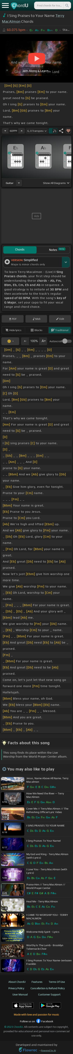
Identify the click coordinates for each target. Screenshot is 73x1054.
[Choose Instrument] (19, 183)
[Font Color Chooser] (10, 341)
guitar (9, 183)
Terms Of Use (57, 981)
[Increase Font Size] (43, 341)
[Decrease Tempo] (5, 131)
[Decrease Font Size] (25, 341)
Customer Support (49, 994)
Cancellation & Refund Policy (48, 988)
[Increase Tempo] (21, 131)
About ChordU (17, 981)
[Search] (66, 5)
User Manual (20, 994)
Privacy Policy (16, 988)
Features (37, 981)
